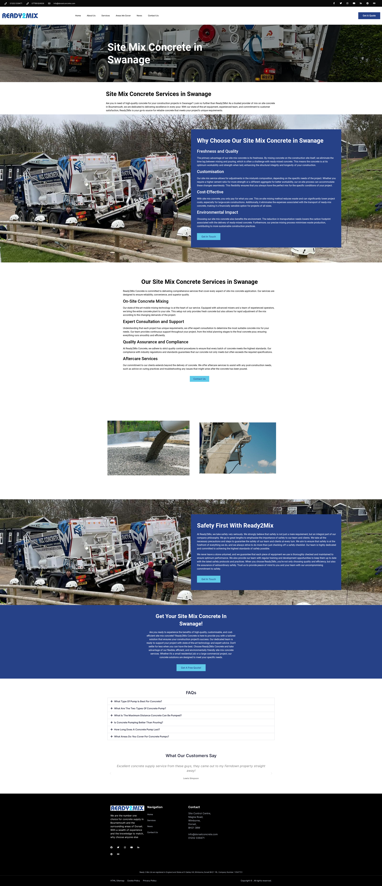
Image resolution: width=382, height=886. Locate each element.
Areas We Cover (123, 15)
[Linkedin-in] (361, 3)
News (139, 15)
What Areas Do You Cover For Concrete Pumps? (141, 736)
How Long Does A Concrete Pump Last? (137, 729)
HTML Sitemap (117, 880)
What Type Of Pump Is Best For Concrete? (138, 701)
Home (78, 15)
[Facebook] (111, 847)
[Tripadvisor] (374, 3)
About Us (91, 15)
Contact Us (153, 15)
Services (105, 15)
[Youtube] (354, 3)
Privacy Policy (150, 880)
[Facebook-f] (334, 3)
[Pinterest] (367, 3)
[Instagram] (347, 3)
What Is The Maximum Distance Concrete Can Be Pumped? (148, 715)
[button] (191, 701)
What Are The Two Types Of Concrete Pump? (140, 708)
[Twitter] (340, 3)
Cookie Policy (133, 880)
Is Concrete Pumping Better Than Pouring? (138, 722)
